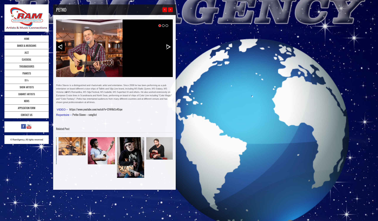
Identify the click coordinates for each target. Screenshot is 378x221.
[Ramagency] (26, 18)
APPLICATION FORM (26, 108)
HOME (26, 39)
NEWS (26, 101)
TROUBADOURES (26, 66)
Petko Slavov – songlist (84, 114)
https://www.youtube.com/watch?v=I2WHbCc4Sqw (95, 109)
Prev (60, 46)
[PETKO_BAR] (114, 48)
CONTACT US (26, 115)
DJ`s (26, 80)
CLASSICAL (26, 59)
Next (168, 46)
